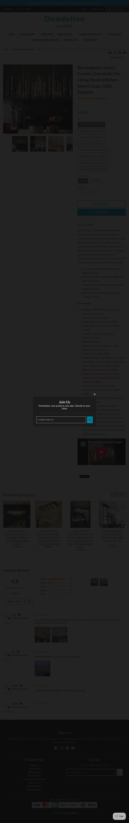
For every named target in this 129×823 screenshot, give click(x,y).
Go (90, 420)
